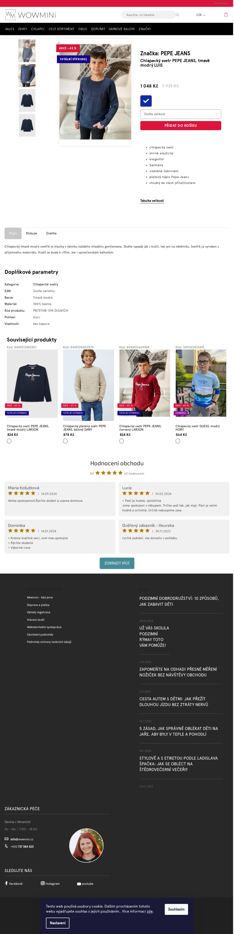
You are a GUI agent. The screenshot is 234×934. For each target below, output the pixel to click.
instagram (52, 883)
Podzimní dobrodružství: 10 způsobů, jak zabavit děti (179, 601)
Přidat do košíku (181, 125)
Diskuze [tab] (31, 233)
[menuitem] (11, 29)
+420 (22, 846)
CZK (199, 15)
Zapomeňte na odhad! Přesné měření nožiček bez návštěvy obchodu (178, 672)
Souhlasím (176, 909)
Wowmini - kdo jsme (40, 597)
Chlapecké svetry (45, 284)
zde (149, 911)
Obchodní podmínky (40, 634)
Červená (123, 439)
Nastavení (58, 923)
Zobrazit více (117, 563)
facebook (16, 883)
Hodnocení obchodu (117, 462)
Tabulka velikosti (152, 200)
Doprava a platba (38, 605)
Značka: (165, 53)
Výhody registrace (38, 612)
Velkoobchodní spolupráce (44, 627)
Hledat (181, 15)
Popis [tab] (13, 233)
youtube (87, 883)
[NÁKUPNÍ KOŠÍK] (226, 14)
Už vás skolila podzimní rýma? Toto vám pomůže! (154, 637)
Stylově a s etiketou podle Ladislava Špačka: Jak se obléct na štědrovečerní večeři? (178, 764)
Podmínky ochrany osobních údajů (49, 642)
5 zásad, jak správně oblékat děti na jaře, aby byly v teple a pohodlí (178, 731)
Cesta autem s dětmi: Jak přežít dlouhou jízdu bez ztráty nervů (173, 701)
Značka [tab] (51, 233)
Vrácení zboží (35, 619)
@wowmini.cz (22, 839)
